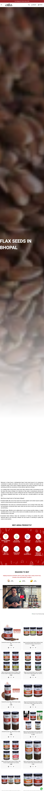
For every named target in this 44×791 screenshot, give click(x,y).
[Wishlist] (11, 648)
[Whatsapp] (41, 788)
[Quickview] (13, 648)
